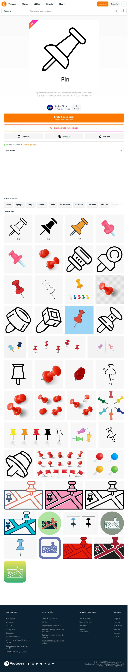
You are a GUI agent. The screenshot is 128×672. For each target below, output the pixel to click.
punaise (104, 204)
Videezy (9, 626)
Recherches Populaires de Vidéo (52, 642)
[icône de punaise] (111, 435)
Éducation (10, 633)
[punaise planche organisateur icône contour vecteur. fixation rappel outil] (18, 320)
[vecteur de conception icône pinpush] (106, 347)
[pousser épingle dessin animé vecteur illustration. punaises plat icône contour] (79, 320)
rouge (31, 204)
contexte (79, 204)
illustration (65, 204)
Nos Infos (81, 626)
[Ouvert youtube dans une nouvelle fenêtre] (53, 664)
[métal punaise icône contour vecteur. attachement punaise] (48, 320)
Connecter (113, 4)
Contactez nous (83, 622)
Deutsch (115, 629)
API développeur (13, 636)
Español (115, 622)
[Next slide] (118, 205)
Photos (25, 4)
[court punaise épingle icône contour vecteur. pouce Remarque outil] (19, 464)
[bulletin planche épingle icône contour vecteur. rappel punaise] (79, 259)
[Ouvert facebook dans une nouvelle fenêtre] (29, 664)
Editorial (49, 4)
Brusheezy (10, 618)
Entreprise (10, 629)
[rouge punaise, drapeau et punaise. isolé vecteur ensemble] (60, 464)
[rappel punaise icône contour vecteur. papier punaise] (110, 259)
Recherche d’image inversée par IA (14, 641)
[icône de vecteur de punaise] (23, 495)
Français (115, 633)
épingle (19, 204)
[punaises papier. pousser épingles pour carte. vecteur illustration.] (105, 464)
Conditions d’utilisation (91, 664)
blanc (8, 204)
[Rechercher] (114, 10)
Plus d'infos (10, 151)
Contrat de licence (48, 618)
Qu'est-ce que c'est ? (30, 145)
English (115, 618)
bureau (42, 204)
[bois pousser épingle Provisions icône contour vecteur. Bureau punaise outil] (110, 320)
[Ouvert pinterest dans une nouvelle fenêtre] (41, 664)
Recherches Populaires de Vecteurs (52, 630)
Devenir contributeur (82, 630)
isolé (53, 204)
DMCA (43, 622)
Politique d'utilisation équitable (108, 665)
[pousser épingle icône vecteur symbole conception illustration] (18, 374)
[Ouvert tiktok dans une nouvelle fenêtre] (45, 664)
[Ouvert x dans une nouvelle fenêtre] (49, 664)
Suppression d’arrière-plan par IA (17, 647)
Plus (61, 4)
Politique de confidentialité (112, 664)
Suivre (75, 109)
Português (116, 626)
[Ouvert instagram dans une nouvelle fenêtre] (33, 664)
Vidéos (37, 4)
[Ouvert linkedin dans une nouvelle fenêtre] (37, 664)
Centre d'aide (82, 618)
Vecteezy (9, 622)
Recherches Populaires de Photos (52, 636)
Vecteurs (12, 4)
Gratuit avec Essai (63, 118)
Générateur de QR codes (16, 651)
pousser (92, 204)
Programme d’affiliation (51, 626)
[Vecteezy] (4, 3)
